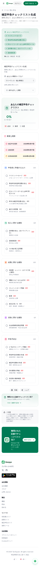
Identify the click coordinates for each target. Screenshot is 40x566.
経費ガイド (5, 520)
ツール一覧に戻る (10, 10)
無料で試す (27, 440)
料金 (3, 504)
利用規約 (5, 538)
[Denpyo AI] (35, 561)
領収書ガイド (6, 517)
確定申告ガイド (7, 523)
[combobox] (20, 80)
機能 (3, 501)
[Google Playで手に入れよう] (9, 475)
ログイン (18, 3)
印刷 (15, 390)
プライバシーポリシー (9, 535)
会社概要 (5, 486)
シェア (27, 390)
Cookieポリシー (7, 541)
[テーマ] (15, 559)
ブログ (4, 489)
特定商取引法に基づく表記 (20, 555)
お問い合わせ (6, 492)
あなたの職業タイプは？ (15, 76)
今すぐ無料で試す (13, 403)
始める (4, 507)
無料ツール (5, 526)
